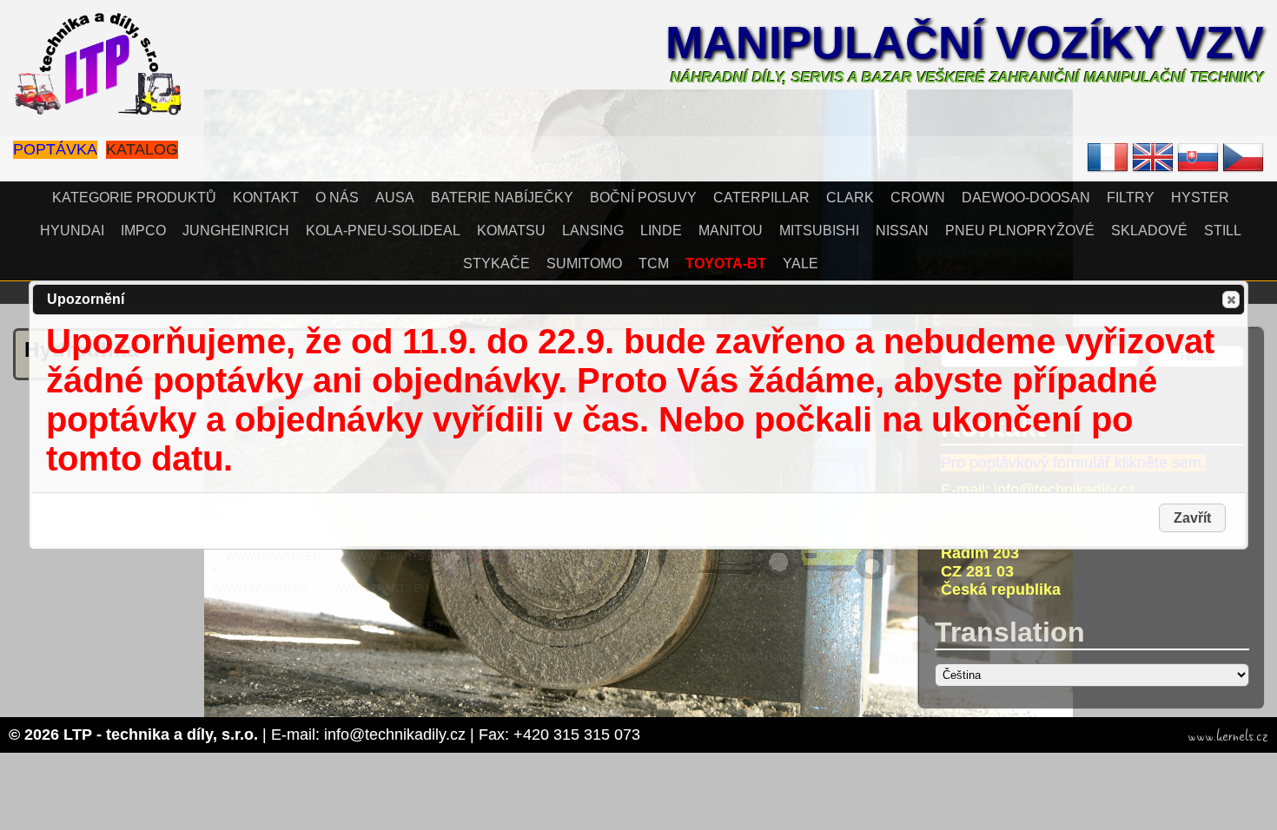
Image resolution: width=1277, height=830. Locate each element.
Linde (661, 230)
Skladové (1149, 230)
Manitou (730, 230)
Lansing (593, 230)
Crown (917, 197)
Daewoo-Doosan (1026, 197)
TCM (653, 263)
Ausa (394, 197)
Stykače (496, 263)
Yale (800, 263)
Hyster (1200, 197)
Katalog (142, 149)
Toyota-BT (725, 263)
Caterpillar (761, 197)
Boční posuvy (643, 197)
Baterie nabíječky (502, 197)
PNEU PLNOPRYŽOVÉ (1020, 230)
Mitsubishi (819, 230)
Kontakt (266, 197)
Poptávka (55, 149)
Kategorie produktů (134, 197)
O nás (337, 197)
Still (1222, 230)
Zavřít (1231, 299)
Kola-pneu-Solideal (383, 230)
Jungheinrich (235, 230)
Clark (850, 197)
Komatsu (511, 230)
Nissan (902, 230)
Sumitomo (584, 263)
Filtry (1131, 197)
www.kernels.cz (1228, 736)
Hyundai (72, 230)
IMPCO (143, 230)
